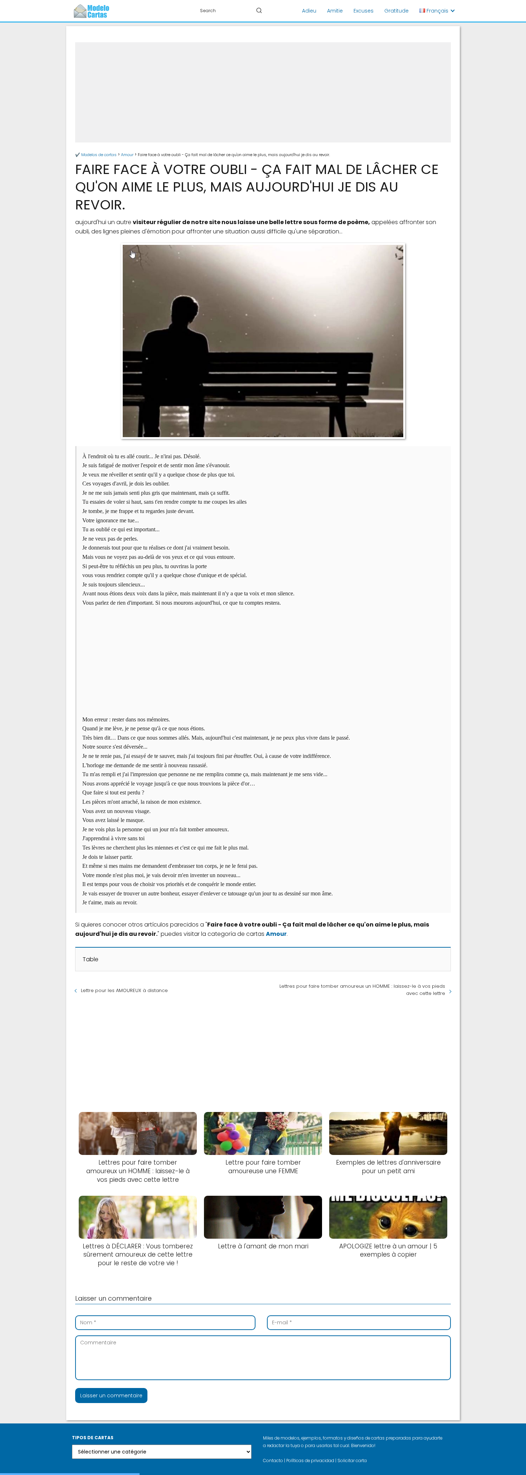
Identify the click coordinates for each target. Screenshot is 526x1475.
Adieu (309, 10)
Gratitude (396, 10)
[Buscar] (259, 10)
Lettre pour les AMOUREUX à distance (124, 990)
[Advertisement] (263, 92)
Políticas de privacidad (310, 1461)
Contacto (273, 1461)
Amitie (335, 10)
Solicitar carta (352, 1461)
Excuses (364, 10)
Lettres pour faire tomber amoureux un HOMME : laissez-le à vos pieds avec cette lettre (362, 990)
